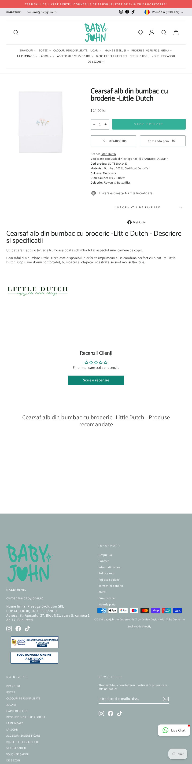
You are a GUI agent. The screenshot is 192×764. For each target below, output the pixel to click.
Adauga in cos (20, 502)
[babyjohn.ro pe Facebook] (18, 628)
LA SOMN (46, 56)
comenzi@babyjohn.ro (41, 12)
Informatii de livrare (138, 207)
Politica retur (107, 573)
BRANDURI (26, 51)
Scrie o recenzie (96, 380)
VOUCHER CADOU (163, 56)
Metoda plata (107, 604)
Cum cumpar (107, 598)
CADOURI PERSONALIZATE (70, 51)
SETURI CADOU (140, 56)
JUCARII (95, 51)
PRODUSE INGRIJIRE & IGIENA (150, 51)
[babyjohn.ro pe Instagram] (9, 628)
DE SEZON (94, 62)
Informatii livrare (110, 567)
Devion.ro (179, 619)
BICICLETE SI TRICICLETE (112, 56)
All (139, 159)
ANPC (102, 592)
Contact (104, 561)
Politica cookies (109, 580)
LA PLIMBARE (25, 56)
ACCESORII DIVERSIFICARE (74, 56)
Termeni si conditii (111, 586)
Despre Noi (106, 555)
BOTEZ (43, 51)
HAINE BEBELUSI (115, 51)
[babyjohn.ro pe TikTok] (27, 628)
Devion (145, 619)
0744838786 (13, 12)
